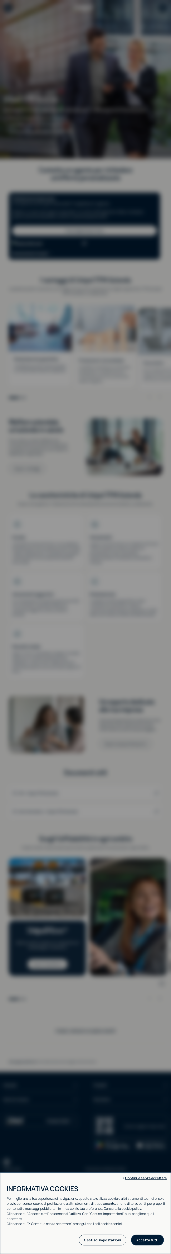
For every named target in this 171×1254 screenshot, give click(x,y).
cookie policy (131, 1208)
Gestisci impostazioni (102, 1240)
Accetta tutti (147, 1240)
